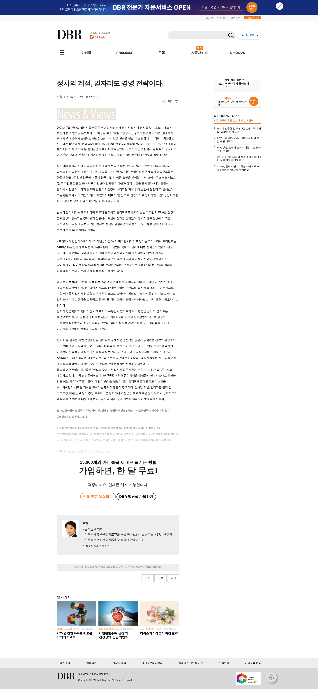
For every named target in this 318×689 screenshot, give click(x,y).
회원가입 (222, 17)
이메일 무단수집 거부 (190, 662)
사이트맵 (224, 662)
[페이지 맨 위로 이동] (272, 678)
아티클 (86, 53)
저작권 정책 (119, 662)
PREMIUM (124, 53)
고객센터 (235, 17)
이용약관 (91, 662)
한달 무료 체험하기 (98, 497)
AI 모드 (250, 35)
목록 (160, 578)
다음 (173, 578)
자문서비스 (199, 53)
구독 (161, 53)
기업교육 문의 (252, 17)
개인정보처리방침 (152, 662)
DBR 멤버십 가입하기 (136, 497)
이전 (148, 578)
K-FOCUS (237, 53)
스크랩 (176, 102)
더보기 (164, 101)
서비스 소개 (63, 662)
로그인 (209, 17)
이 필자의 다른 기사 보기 (96, 546)
